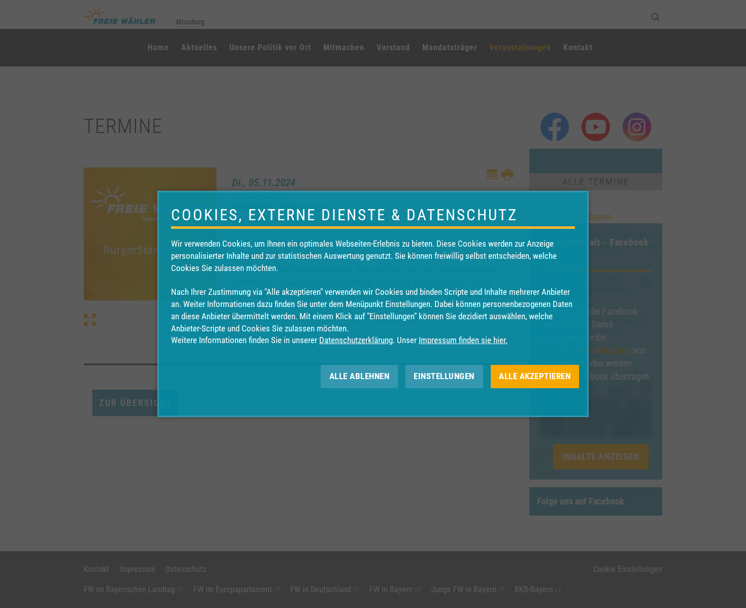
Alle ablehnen (359, 376)
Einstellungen (444, 376)
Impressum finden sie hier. (463, 340)
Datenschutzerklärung (356, 340)
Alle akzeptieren (534, 376)
